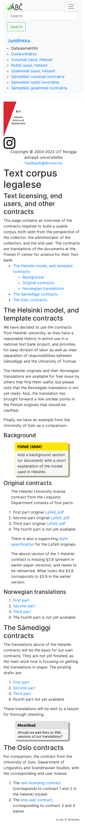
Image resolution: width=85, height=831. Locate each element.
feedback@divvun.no (43, 163)
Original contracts (38, 282)
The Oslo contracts (30, 299)
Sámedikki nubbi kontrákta (35, 82)
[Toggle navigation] (71, 6)
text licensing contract (41, 782)
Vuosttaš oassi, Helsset (32, 59)
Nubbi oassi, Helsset (29, 65)
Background (33, 277)
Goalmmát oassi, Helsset (33, 71)
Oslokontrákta (23, 53)
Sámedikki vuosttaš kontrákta (37, 76)
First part (21, 600)
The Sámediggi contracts (35, 294)
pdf (61, 512)
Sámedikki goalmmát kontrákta (39, 88)
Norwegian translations (43, 288)
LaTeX (50, 512)
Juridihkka (18, 40)
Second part (24, 606)
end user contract (36, 799)
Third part (22, 611)
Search (16, 26)
